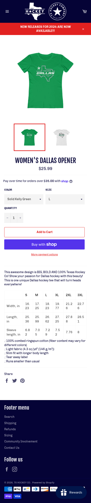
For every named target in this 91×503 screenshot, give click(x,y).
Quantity (10, 208)
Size (49, 189)
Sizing (8, 435)
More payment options (44, 254)
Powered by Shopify (43, 482)
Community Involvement (20, 441)
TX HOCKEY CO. (22, 482)
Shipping (10, 423)
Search (9, 417)
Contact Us (11, 448)
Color (8, 189)
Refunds (10, 429)
